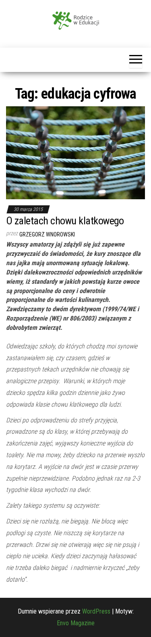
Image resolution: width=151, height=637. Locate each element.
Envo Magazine (76, 623)
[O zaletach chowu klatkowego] (75, 152)
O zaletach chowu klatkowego (65, 221)
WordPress (96, 611)
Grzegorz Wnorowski (47, 234)
